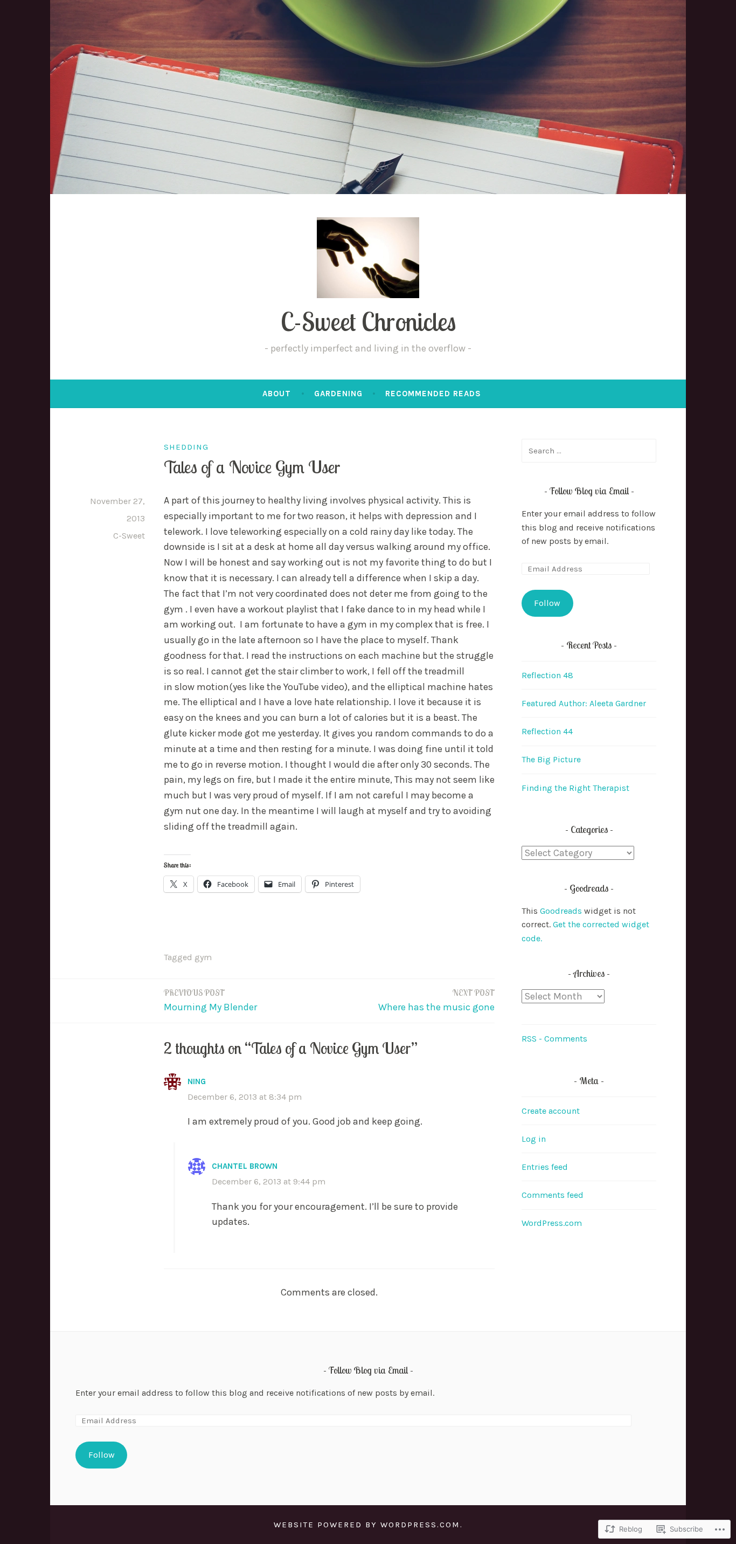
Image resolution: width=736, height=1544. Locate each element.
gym (203, 957)
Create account (551, 1111)
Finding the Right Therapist (575, 788)
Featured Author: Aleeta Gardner (584, 703)
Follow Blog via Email (589, 491)
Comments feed (553, 1195)
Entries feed (545, 1167)
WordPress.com (552, 1223)
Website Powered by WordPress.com (367, 1524)
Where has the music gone (436, 1000)
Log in (534, 1139)
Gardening (338, 393)
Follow (547, 603)
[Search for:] (589, 450)
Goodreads (561, 911)
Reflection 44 (547, 731)
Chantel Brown (244, 1166)
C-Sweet (129, 535)
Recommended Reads (433, 393)
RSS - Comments (554, 1038)
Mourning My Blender (210, 1000)
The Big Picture (551, 759)
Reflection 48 (547, 675)
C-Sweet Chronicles (368, 321)
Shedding (186, 447)
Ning (197, 1081)
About (276, 393)
